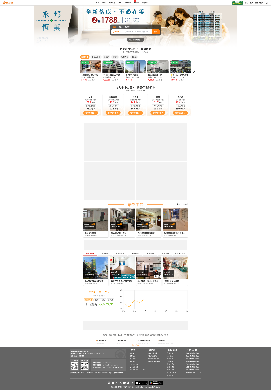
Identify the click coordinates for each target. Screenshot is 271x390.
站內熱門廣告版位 (154, 361)
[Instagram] (116, 383)
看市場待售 (89, 113)
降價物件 (84, 57)
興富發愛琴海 (162, 346)
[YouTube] (124, 383)
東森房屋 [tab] (105, 253)
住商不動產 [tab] (120, 253)
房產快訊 (133, 361)
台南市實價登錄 (143, 346)
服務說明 (98, 373)
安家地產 (170, 375)
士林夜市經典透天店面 (94, 281)
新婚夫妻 (124, 57)
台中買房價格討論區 (192, 364)
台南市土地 (120, 343)
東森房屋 (170, 359)
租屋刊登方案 (152, 356)
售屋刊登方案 (152, 353)
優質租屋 (133, 356)
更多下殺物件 (183, 204)
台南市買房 (100, 346)
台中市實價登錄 (143, 343)
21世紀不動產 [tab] (180, 253)
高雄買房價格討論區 (192, 370)
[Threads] (132, 383)
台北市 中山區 (128, 49)
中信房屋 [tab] (135, 253)
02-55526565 (107, 362)
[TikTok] (128, 383)
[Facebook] (113, 383)
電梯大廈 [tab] (88, 300)
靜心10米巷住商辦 (118, 233)
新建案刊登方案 (153, 359)
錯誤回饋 (73, 373)
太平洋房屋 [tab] (90, 253)
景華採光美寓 (90, 233)
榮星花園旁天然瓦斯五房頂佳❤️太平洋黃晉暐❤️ (131, 281)
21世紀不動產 (171, 372)
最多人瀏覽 (96, 57)
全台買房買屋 (134, 364)
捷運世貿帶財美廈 (171, 281)
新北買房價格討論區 (192, 356)
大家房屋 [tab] (150, 253)
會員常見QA (81, 373)
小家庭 (134, 57)
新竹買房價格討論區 (192, 359)
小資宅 (115, 57)
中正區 (103, 292)
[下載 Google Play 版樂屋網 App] (156, 383)
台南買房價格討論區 (192, 367)
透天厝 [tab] (110, 300)
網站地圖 (90, 373)
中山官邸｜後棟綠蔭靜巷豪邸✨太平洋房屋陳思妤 (158, 281)
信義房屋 (170, 353)
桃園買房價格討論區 (192, 361)
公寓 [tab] (97, 300)
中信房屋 (170, 361)
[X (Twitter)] (120, 383)
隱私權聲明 (106, 373)
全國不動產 (170, 367)
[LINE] (109, 383)
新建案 (132, 353)
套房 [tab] (103, 300)
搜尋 (156, 32)
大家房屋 (170, 356)
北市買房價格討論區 (192, 353)
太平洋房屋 (170, 370)
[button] (194, 71)
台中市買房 (100, 343)
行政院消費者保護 (117, 373)
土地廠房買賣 (134, 367)
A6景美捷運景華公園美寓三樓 (176, 233)
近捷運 (106, 57)
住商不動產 (170, 364)
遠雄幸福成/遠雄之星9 (165, 343)
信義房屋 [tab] (165, 253)
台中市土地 (120, 346)
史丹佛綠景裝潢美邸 (146, 233)
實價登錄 (133, 359)
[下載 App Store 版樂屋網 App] (141, 383)
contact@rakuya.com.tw (110, 365)
